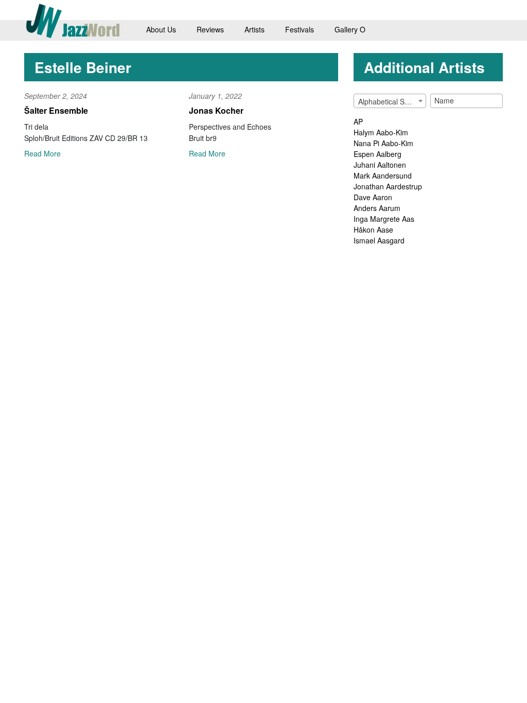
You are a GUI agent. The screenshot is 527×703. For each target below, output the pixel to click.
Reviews (210, 29)
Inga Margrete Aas (384, 219)
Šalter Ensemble (56, 110)
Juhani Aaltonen (380, 165)
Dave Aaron (373, 197)
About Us (161, 29)
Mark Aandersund (383, 175)
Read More (42, 153)
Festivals (299, 29)
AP (358, 121)
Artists (254, 29)
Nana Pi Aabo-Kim (383, 143)
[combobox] (390, 101)
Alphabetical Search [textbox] (390, 101)
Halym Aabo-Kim (381, 132)
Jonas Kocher (216, 110)
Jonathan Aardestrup (388, 186)
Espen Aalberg (377, 154)
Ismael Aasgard (379, 240)
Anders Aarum (377, 208)
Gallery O (350, 29)
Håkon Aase (373, 229)
